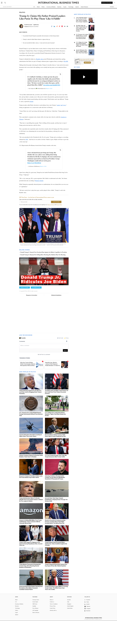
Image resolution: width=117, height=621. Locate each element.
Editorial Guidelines (56, 295)
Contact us (52, 601)
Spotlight (34, 606)
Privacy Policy (59, 204)
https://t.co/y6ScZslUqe (34, 163)
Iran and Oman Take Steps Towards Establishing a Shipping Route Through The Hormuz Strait (56, 500)
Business (59, 6)
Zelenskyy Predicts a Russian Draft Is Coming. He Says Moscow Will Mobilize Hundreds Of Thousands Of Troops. (55, 477)
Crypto (64, 6)
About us (51, 599)
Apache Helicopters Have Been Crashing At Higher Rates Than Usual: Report (82, 51)
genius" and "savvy (61, 105)
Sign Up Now (87, 62)
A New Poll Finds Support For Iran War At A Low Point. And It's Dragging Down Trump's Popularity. (30, 392)
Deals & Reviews (84, 6)
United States (70, 608)
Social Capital (35, 601)
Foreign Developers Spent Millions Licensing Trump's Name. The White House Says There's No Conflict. (56, 588)
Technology (70, 6)
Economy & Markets (51, 6)
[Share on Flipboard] (59, 26)
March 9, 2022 (49, 88)
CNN (26, 139)
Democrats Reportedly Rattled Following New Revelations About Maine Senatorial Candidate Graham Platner (31, 588)
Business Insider (39, 180)
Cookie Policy (52, 608)
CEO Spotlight (35, 610)
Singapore (69, 604)
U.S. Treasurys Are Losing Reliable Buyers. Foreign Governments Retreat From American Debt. (31, 414)
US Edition (112, 6)
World (38, 6)
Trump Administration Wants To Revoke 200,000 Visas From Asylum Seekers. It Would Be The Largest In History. (31, 500)
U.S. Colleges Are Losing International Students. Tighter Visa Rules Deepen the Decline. (55, 414)
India (68, 601)
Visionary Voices (35, 599)
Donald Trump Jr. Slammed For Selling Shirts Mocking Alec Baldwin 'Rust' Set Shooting (42, 254)
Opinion (77, 6)
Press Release (35, 608)
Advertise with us (53, 610)
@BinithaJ (36, 24)
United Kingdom (70, 606)
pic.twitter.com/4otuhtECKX (51, 85)
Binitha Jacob (29, 24)
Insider (31, 101)
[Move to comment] (67, 26)
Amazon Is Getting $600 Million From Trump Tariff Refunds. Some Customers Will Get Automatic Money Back (30, 522)
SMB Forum (34, 604)
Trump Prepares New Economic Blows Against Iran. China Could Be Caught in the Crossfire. (56, 544)
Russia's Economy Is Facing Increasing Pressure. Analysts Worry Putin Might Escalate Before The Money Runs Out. (55, 522)
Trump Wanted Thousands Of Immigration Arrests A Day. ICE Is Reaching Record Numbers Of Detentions (30, 566)
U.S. (34, 6)
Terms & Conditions (54, 604)
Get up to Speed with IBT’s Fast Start (86, 59)
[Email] (65, 26)
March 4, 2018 (43, 166)
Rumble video (39, 59)
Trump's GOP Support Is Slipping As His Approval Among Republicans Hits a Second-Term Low (31, 544)
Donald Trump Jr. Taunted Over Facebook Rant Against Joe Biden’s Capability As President (43, 252)
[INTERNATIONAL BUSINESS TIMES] (58, 3)
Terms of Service (51, 204)
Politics (43, 6)
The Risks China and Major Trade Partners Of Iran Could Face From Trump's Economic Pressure (56, 392)
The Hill (66, 61)
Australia (69, 599)
